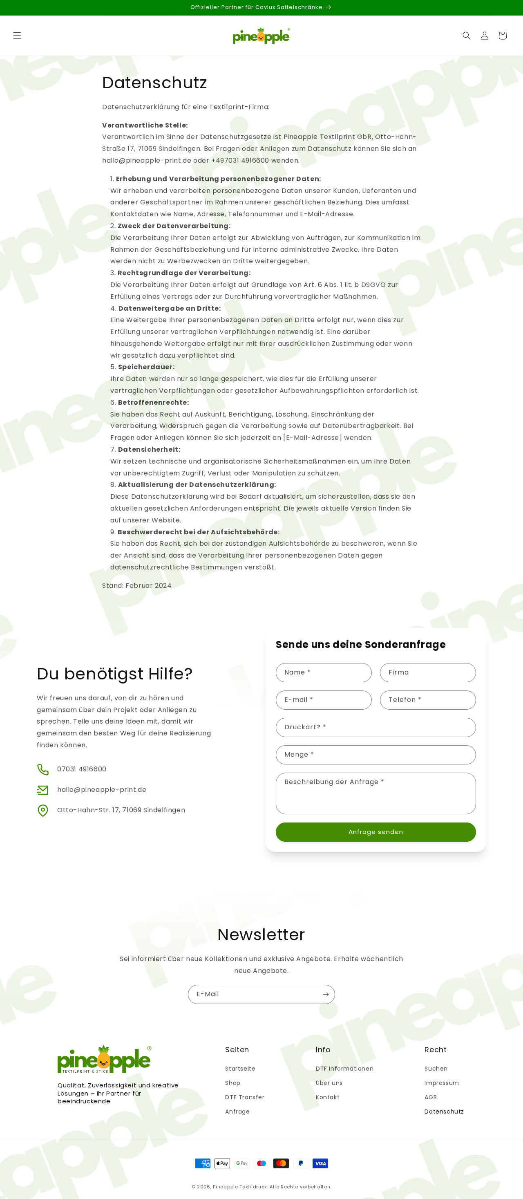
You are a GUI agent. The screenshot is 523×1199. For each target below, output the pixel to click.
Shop (232, 1083)
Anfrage (237, 1111)
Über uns (329, 1083)
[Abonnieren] (326, 994)
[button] (17, 36)
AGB (431, 1097)
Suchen (436, 1069)
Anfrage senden (376, 831)
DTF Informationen (344, 1069)
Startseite (240, 1069)
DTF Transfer (244, 1097)
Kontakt (328, 1097)
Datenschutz (444, 1111)
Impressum (442, 1083)
